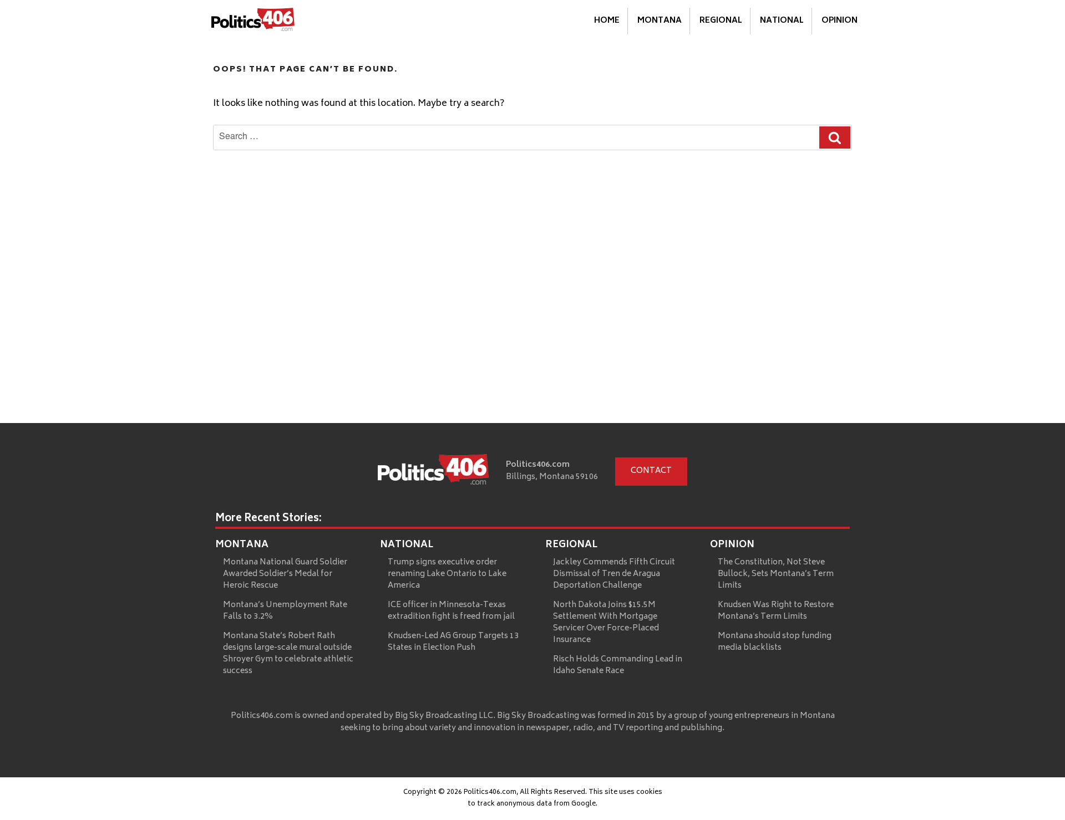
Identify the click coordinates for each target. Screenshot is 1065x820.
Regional (720, 21)
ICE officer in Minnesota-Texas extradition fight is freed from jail (451, 611)
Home (607, 21)
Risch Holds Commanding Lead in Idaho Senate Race (617, 665)
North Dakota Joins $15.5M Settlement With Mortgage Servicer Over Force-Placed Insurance (606, 622)
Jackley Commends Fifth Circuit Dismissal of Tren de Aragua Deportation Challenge (614, 574)
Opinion (839, 21)
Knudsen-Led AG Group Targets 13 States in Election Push (453, 642)
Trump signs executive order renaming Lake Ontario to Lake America (447, 574)
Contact (651, 471)
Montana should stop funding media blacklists (774, 642)
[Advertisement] (532, 339)
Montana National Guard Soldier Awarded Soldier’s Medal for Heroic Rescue (285, 574)
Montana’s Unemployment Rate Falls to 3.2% (285, 611)
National (782, 21)
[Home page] (433, 472)
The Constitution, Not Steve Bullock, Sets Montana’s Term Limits (776, 574)
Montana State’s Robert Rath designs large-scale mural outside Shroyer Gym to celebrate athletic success (288, 653)
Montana (659, 21)
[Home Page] (253, 21)
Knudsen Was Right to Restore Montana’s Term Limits (776, 611)
